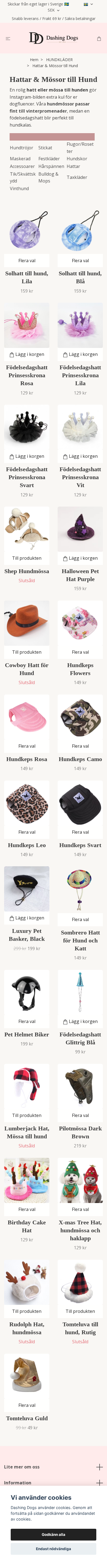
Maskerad (20, 159)
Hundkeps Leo (27, 845)
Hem (34, 59)
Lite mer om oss (22, 1467)
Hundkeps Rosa (26, 759)
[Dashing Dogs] (53, 38)
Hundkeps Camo (80, 759)
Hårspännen (51, 166)
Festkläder (49, 159)
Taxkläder (77, 177)
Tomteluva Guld (27, 1418)
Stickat (45, 148)
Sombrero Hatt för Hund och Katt (80, 940)
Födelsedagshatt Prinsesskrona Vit (80, 477)
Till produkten (26, 558)
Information (17, 1483)
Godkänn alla (53, 1534)
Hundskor (77, 159)
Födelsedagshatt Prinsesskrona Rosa (26, 375)
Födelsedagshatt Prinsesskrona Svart (26, 477)
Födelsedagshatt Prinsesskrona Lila (80, 375)
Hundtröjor (21, 148)
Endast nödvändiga (53, 1549)
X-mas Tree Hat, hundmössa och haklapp (80, 1230)
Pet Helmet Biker (26, 1034)
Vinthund (19, 188)
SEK (52, 10)
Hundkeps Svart (80, 845)
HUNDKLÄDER (59, 59)
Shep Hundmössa (26, 571)
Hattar (73, 166)
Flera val (26, 261)
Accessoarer (22, 166)
